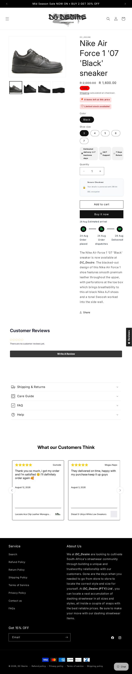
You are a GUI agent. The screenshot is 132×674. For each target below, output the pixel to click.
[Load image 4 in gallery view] (58, 87)
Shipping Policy (18, 577)
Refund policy (39, 666)
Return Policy (17, 569)
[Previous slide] (12, 490)
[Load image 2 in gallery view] (30, 87)
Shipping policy (95, 666)
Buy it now (101, 214)
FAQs (12, 608)
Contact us (15, 600)
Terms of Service (19, 585)
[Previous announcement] (6, 4)
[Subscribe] (66, 637)
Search (13, 554)
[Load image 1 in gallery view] (15, 87)
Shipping (84, 93)
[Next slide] (120, 490)
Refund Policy (17, 561)
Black (86, 119)
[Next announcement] (125, 4)
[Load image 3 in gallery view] (44, 87)
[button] (7, 19)
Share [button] (86, 312)
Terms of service (75, 666)
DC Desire (23, 666)
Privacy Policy (17, 592)
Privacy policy (56, 666)
